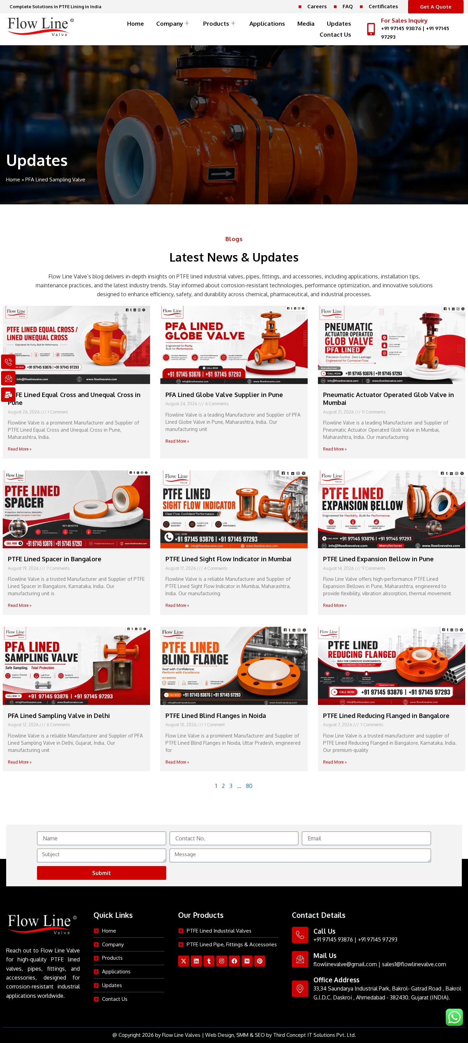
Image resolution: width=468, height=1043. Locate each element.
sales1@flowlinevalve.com (414, 964)
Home (135, 23)
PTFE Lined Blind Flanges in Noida (215, 715)
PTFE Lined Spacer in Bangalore (54, 559)
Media (306, 23)
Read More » (20, 449)
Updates (339, 23)
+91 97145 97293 (377, 939)
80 (249, 785)
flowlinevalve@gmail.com (345, 964)
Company (169, 23)
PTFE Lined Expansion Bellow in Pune (378, 559)
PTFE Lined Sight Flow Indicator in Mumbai (228, 559)
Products (216, 23)
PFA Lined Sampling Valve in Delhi (59, 715)
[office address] (300, 989)
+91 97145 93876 (401, 28)
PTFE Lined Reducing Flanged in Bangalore (386, 715)
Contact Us (335, 34)
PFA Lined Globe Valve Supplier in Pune (224, 394)
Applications (267, 23)
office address (336, 979)
